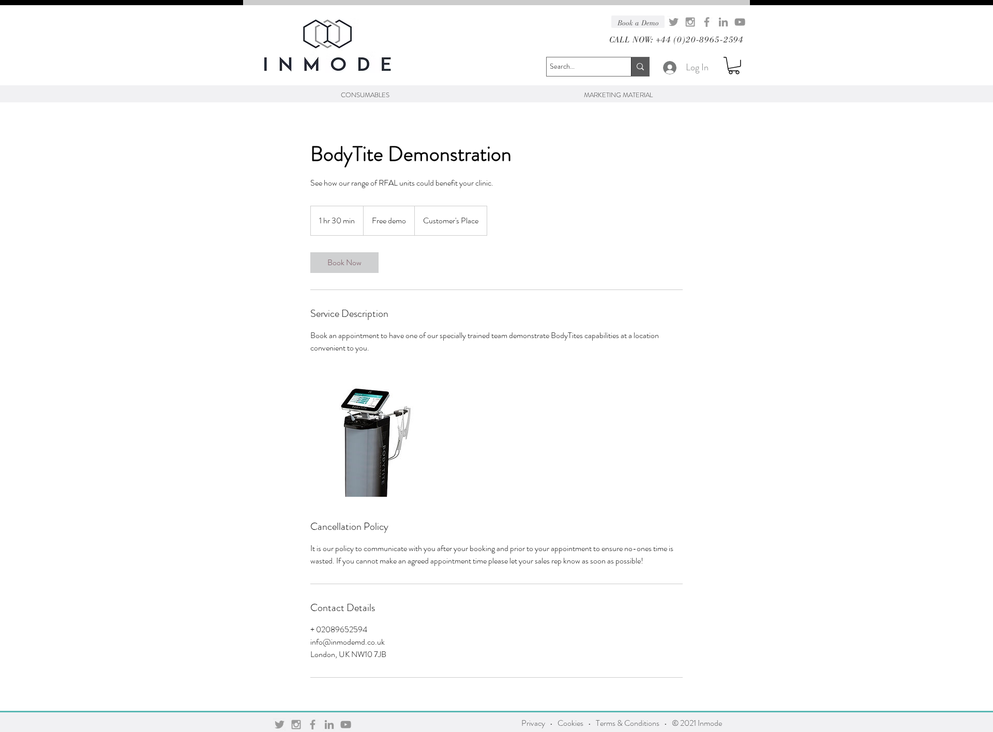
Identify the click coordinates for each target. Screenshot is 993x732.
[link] (344, 262)
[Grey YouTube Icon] (739, 22)
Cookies (570, 723)
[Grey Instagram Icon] (690, 22)
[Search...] (640, 66)
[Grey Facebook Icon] (706, 22)
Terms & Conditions (627, 723)
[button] (734, 65)
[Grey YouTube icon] (345, 724)
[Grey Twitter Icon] (673, 22)
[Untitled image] (370, 437)
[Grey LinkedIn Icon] (723, 22)
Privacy (533, 723)
